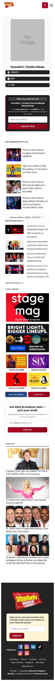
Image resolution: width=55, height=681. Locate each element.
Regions (29, 662)
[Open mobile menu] (51, 5)
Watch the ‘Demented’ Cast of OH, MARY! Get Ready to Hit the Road (37, 245)
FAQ (13, 85)
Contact (33, 659)
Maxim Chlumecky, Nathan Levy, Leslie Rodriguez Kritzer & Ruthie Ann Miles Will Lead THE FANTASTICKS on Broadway (27, 560)
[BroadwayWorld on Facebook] (20, 646)
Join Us (42, 659)
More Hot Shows (16, 394)
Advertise (13, 659)
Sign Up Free (28, 126)
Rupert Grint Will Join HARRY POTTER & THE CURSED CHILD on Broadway (26, 472)
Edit (13, 78)
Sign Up (16, 635)
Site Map (40, 662)
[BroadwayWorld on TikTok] (39, 646)
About (24, 659)
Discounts (38, 394)
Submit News (17, 662)
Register (29, 5)
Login (37, 5)
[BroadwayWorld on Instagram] (26, 646)
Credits (15, 72)
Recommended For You (16, 142)
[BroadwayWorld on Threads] (20, 653)
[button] (45, 5)
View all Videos (13, 283)
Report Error (27, 666)
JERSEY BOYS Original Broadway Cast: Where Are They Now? (27, 530)
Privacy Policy (40, 673)
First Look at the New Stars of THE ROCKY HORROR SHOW (36, 257)
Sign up (27, 429)
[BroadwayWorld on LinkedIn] (33, 646)
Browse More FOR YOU (25, 217)
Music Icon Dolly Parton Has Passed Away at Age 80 (26, 501)
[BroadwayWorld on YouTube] (26, 653)
